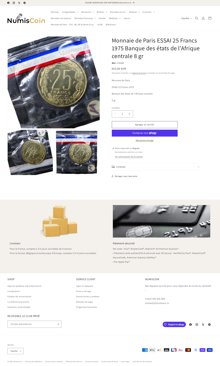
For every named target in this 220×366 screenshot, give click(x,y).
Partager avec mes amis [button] (126, 176)
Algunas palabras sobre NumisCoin (24, 286)
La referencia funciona (18, 301)
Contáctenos (13, 291)
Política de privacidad (54, 361)
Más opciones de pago (145, 140)
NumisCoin (18, 361)
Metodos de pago (84, 301)
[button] (69, 12)
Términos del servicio (74, 361)
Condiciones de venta (109, 361)
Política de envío (91, 361)
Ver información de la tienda (129, 156)
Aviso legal (125, 361)
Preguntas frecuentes (86, 307)
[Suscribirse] (58, 324)
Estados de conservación (19, 296)
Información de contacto (142, 361)
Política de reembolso (33, 361)
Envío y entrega (83, 291)
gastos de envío (139, 73)
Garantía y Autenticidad (18, 307)
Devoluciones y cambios (87, 296)
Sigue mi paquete (84, 286)
